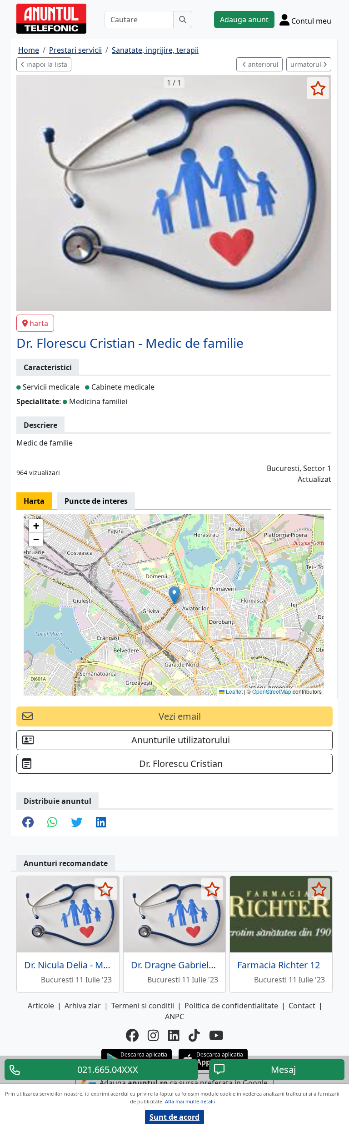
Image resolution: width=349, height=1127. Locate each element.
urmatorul (306, 64)
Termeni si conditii (142, 1006)
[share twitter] (76, 822)
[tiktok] (194, 1035)
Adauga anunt (244, 20)
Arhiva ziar (83, 1006)
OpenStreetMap (271, 691)
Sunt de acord (174, 1117)
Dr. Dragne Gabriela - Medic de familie (210, 965)
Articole (41, 1006)
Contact (302, 1006)
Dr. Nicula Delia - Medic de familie (94, 965)
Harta (34, 501)
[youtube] (216, 1035)
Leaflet (233, 691)
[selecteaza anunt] (318, 88)
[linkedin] (173, 1035)
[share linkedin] (101, 822)
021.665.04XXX (107, 1069)
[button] (174, 595)
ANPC (174, 1017)
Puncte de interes (96, 501)
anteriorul (262, 64)
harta (39, 323)
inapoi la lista (46, 64)
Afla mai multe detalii (190, 1101)
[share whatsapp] (52, 822)
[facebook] (132, 1035)
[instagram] (153, 1035)
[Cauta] (182, 19)
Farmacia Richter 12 (278, 965)
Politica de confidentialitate (231, 1006)
